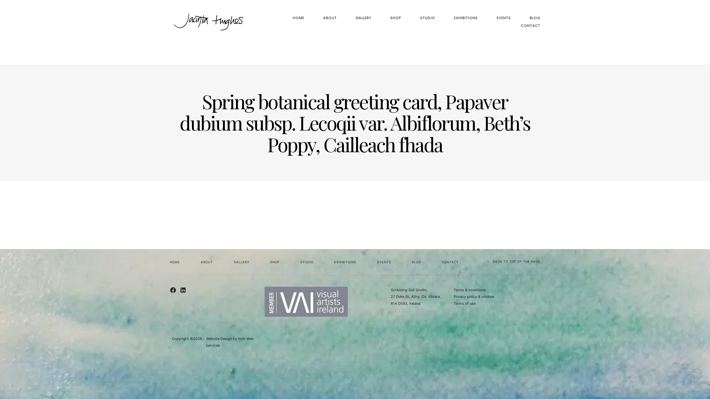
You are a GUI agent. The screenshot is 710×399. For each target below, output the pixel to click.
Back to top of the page (516, 262)
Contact (530, 25)
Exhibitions (466, 18)
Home (298, 18)
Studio (427, 18)
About (330, 18)
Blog (535, 18)
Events (504, 18)
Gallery (363, 18)
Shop (395, 18)
